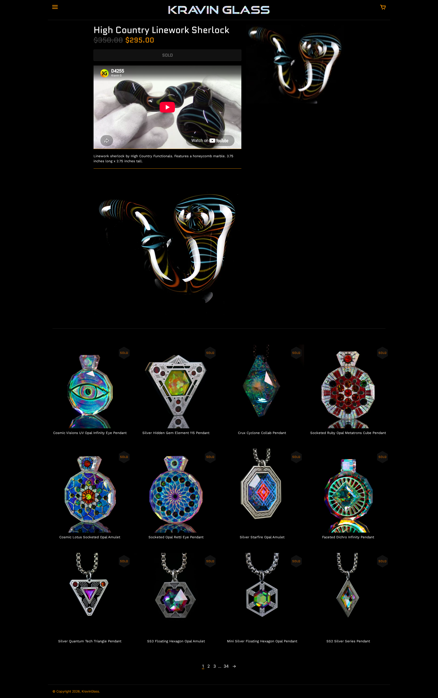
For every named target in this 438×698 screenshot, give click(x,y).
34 (226, 666)
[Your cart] (383, 7)
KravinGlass (90, 691)
